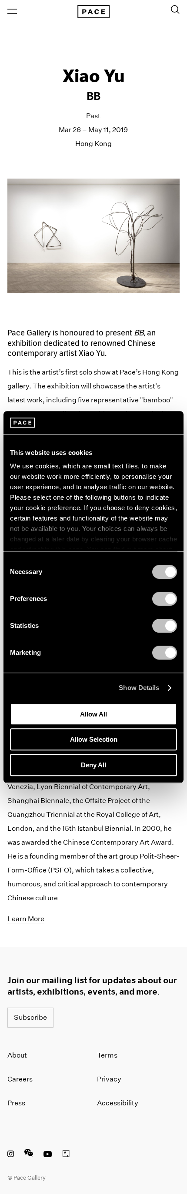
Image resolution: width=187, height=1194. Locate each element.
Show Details (139, 687)
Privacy (109, 1079)
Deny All (93, 765)
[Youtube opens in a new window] (47, 1155)
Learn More (25, 919)
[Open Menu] (12, 11)
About (17, 1055)
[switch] (164, 599)
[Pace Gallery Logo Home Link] (93, 11)
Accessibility (117, 1103)
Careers (20, 1079)
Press (16, 1103)
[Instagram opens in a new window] (10, 1155)
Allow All (93, 714)
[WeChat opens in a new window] (28, 1155)
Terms (107, 1055)
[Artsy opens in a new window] (66, 1155)
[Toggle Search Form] (175, 9)
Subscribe (30, 1017)
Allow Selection (93, 739)
